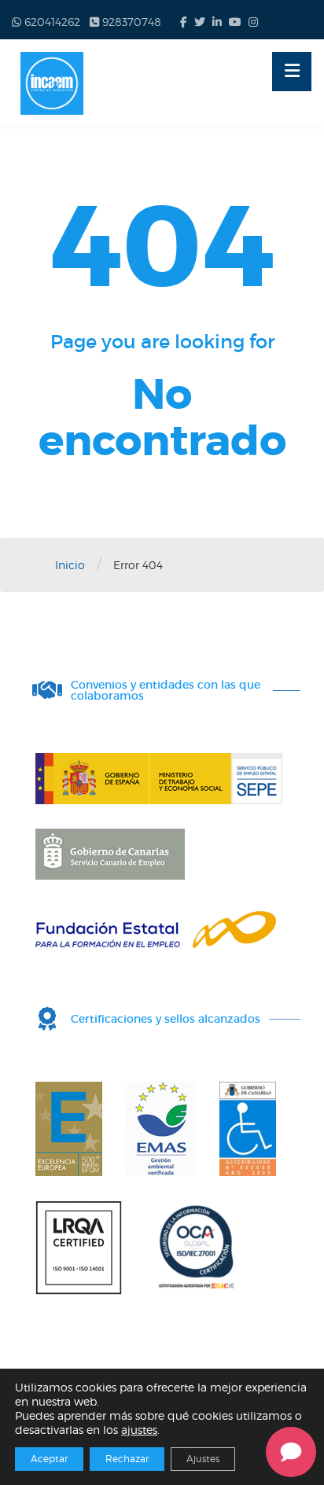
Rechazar (127, 1459)
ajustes (139, 1429)
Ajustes (202, 1459)
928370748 (130, 21)
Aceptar (49, 1459)
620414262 (50, 21)
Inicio (70, 565)
